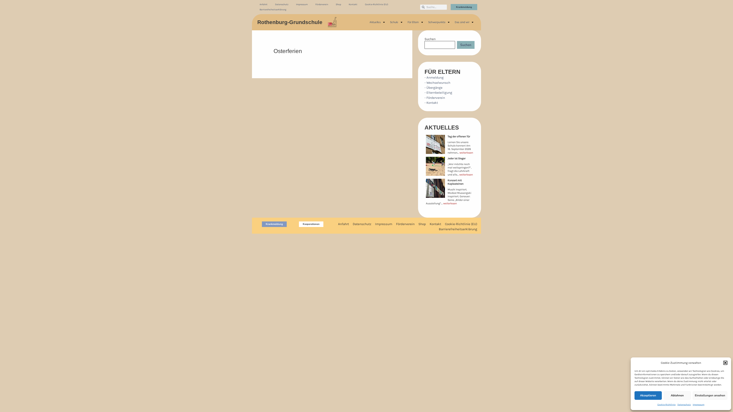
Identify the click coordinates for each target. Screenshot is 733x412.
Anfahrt (263, 4)
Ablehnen (677, 395)
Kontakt (353, 4)
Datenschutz (684, 404)
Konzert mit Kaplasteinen (455, 182)
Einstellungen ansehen (710, 395)
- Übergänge (433, 87)
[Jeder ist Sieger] (435, 166)
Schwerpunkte (437, 22)
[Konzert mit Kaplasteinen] (435, 188)
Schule (394, 22)
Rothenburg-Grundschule (289, 22)
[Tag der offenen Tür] (435, 144)
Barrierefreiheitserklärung (273, 9)
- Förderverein (435, 98)
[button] (725, 363)
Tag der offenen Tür (459, 136)
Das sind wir (462, 22)
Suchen (430, 39)
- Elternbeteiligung (438, 92)
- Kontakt (431, 103)
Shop (338, 4)
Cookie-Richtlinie (666, 404)
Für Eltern (413, 22)
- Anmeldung (434, 77)
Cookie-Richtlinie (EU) (376, 4)
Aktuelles (375, 22)
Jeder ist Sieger (457, 158)
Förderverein (321, 4)
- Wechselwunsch (437, 82)
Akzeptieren (648, 395)
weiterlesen (466, 152)
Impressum (698, 404)
